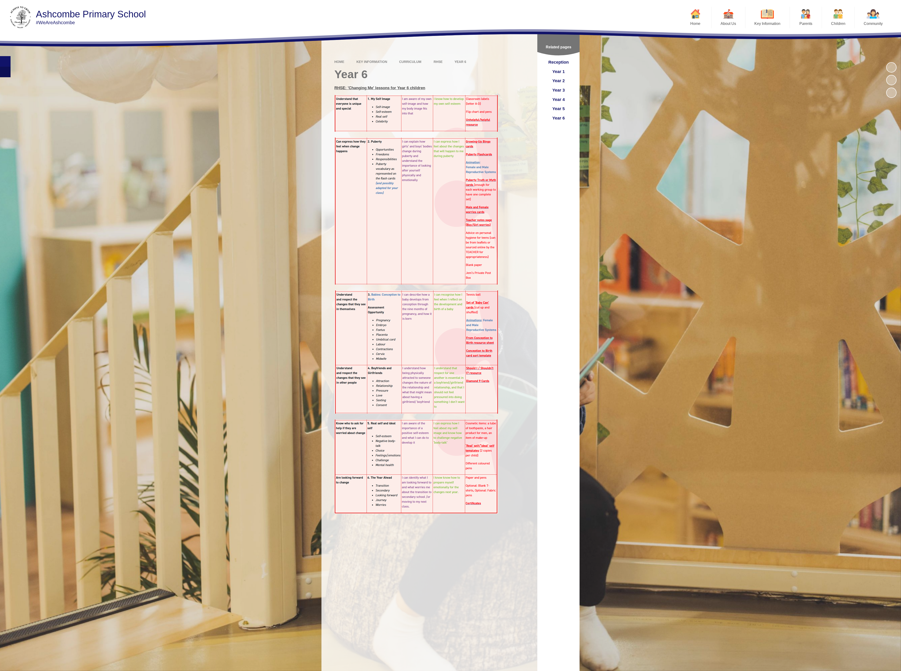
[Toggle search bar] (5, 61)
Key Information (371, 62)
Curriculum (410, 62)
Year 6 (460, 62)
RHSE (438, 62)
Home (339, 62)
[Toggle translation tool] (5, 72)
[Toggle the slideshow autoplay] (891, 67)
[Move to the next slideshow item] (891, 93)
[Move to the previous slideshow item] (891, 80)
